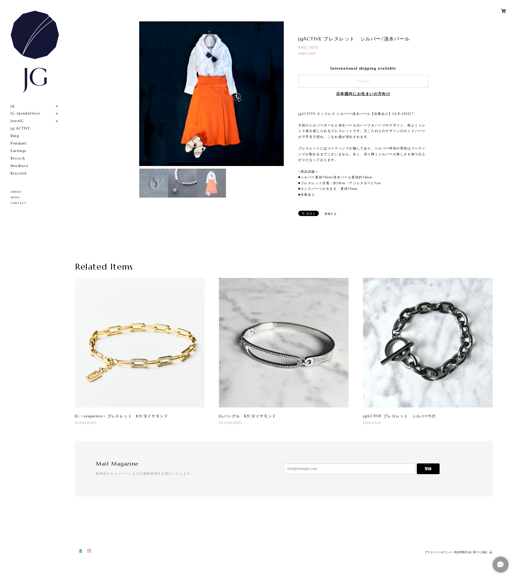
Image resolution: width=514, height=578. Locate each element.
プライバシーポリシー (438, 552)
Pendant (19, 143)
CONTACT (19, 203)
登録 (428, 469)
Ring (15, 136)
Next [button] (278, 93)
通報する (330, 213)
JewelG (17, 121)
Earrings (19, 151)
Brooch (18, 158)
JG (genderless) (25, 113)
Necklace (20, 166)
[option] (211, 93)
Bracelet (19, 173)
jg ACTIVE (20, 128)
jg (12, 106)
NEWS (15, 197)
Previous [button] (144, 93)
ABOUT (16, 192)
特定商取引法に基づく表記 (470, 552)
